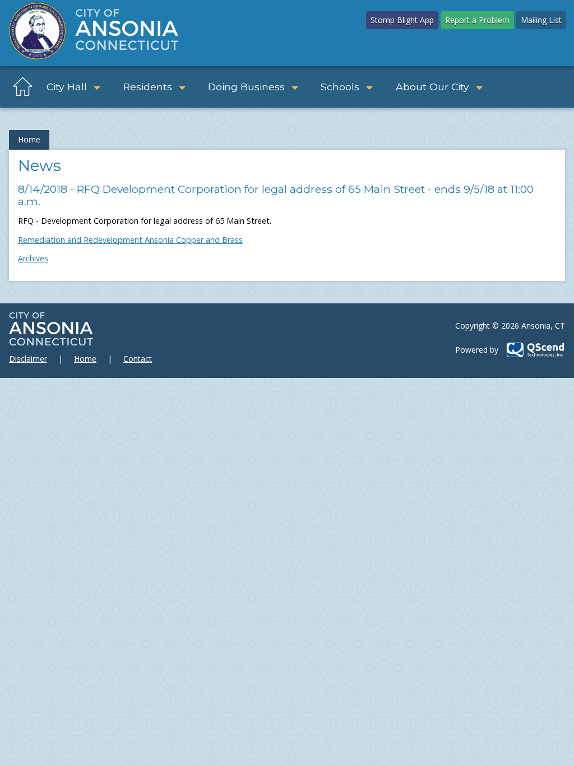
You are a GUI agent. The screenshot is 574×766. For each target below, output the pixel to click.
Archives (33, 258)
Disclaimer (28, 358)
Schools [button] (340, 87)
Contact (137, 358)
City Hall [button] (67, 87)
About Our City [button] (432, 87)
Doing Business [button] (246, 87)
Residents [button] (147, 87)
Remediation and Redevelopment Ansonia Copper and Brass (130, 239)
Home (29, 139)
